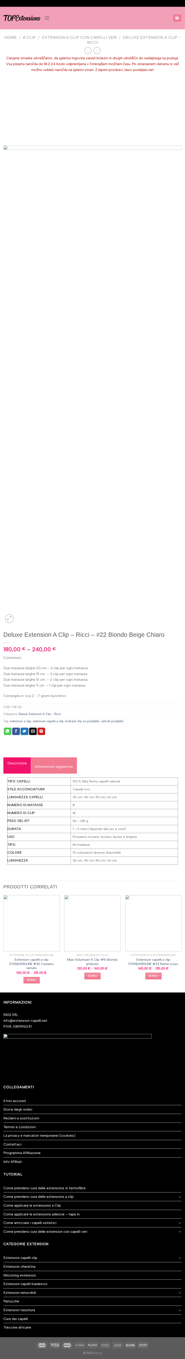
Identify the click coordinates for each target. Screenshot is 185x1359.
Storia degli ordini (17, 1109)
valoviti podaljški (112, 721)
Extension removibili (19, 1292)
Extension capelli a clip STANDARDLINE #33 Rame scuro (153, 962)
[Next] (181, 943)
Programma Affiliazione (22, 1153)
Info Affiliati (12, 1162)
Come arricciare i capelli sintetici (29, 1223)
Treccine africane (17, 1327)
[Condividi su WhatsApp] (8, 731)
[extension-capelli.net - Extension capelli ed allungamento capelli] (22, 18)
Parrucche (11, 1301)
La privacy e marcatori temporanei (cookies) (39, 1135)
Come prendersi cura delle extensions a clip (38, 1196)
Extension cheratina (19, 1266)
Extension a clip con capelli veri (79, 37)
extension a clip (20, 721)
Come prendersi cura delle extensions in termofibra (44, 1188)
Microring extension (19, 1275)
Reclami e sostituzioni (21, 1118)
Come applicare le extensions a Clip (32, 1205)
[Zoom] (9, 618)
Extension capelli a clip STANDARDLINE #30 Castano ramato (31, 964)
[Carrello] (177, 18)
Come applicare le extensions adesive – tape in (41, 1214)
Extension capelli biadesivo (25, 1284)
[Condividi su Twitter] (24, 731)
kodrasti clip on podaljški (82, 721)
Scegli (31, 980)
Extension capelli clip (20, 1258)
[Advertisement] (92, 106)
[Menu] (47, 17)
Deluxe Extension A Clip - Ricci (39, 714)
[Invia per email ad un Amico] (33, 731)
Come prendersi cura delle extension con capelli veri (45, 1231)
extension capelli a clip (48, 721)
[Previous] (3, 943)
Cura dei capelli (15, 1319)
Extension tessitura (19, 1310)
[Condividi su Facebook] (16, 731)
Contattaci (12, 1144)
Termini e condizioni (19, 1127)
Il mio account (14, 1101)
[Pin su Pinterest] (41, 731)
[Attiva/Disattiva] (180, 1196)
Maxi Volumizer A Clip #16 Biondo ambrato (92, 962)
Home (11, 37)
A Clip (29, 37)
